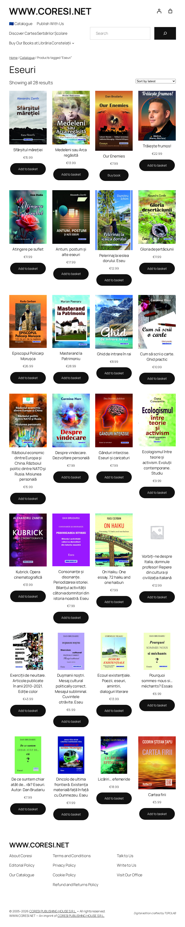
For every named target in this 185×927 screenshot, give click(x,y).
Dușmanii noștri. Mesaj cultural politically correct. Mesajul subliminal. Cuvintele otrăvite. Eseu (71, 689)
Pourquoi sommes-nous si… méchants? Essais (157, 681)
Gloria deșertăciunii (157, 249)
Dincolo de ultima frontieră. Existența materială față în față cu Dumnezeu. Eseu (70, 787)
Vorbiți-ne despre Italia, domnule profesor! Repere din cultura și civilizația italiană (157, 567)
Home (13, 57)
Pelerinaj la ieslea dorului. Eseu (114, 258)
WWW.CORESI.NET (50, 11)
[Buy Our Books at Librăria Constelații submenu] (73, 43)
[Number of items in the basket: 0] (170, 11)
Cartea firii (157, 794)
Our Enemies (114, 156)
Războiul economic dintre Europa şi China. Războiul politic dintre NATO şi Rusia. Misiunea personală (28, 466)
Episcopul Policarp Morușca (28, 356)
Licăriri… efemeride (114, 779)
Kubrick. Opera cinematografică (28, 574)
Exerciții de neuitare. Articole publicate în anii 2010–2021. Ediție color (28, 683)
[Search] (165, 33)
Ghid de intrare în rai (114, 353)
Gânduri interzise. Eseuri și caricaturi (114, 455)
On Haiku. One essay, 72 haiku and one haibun (114, 577)
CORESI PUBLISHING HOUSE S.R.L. (52, 911)
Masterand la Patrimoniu (71, 356)
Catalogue (27, 57)
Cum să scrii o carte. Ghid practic (157, 356)
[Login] (159, 11)
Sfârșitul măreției (28, 149)
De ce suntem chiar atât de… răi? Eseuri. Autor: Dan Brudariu (28, 784)
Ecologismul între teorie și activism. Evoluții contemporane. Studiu (157, 462)
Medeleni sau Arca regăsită (71, 152)
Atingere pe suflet (28, 249)
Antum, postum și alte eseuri (71, 252)
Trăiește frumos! (157, 145)
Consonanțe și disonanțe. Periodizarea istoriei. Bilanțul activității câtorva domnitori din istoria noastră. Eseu (71, 585)
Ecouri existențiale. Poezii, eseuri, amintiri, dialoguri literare (114, 683)
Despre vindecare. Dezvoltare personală (71, 455)
